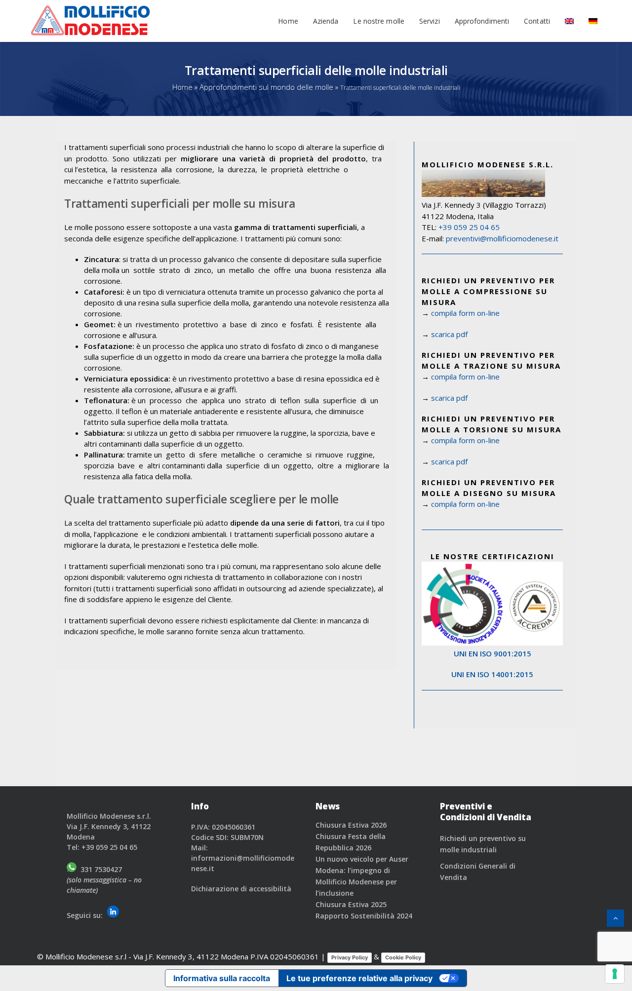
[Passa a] (569, 21)
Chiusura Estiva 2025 (351, 904)
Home (288, 20)
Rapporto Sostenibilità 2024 (364, 915)
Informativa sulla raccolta (221, 978)
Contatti (537, 20)
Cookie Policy (403, 957)
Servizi (429, 20)
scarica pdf (449, 334)
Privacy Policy (349, 957)
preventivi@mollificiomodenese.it (502, 238)
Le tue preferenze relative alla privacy (359, 978)
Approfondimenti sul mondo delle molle (266, 87)
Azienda (326, 20)
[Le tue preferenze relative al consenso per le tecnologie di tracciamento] (614, 973)
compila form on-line (465, 313)
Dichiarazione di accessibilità (241, 888)
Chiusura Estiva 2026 (351, 825)
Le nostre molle (378, 20)
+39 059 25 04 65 (469, 227)
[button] (615, 918)
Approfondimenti (482, 20)
